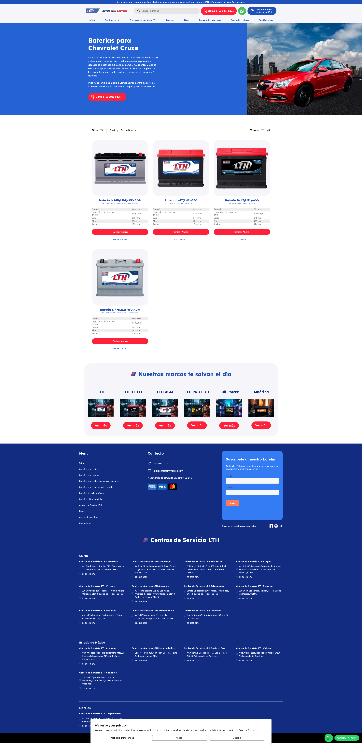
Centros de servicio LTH (143, 20)
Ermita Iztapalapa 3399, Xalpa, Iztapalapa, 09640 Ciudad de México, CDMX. (208, 592)
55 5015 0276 (161, 463)
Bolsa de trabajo (240, 20)
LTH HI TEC (132, 392)
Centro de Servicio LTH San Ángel (151, 586)
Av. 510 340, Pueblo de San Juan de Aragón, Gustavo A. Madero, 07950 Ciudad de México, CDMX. (260, 569)
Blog (186, 20)
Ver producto (120, 239)
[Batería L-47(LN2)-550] (181, 168)
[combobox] (167, 11)
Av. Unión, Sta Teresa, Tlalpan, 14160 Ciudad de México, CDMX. (260, 592)
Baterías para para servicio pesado (96, 487)
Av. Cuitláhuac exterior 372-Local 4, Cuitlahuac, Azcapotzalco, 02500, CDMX (154, 617)
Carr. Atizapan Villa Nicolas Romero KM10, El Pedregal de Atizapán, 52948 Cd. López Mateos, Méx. (103, 656)
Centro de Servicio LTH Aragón (253, 561)
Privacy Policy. (246, 730)
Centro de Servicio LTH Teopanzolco (100, 713)
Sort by (114, 130)
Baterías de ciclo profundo (91, 493)
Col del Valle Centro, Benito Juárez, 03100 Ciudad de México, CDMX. (102, 617)
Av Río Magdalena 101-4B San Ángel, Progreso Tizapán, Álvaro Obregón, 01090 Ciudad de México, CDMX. (155, 594)
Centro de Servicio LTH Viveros (97, 586)
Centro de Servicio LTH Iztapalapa (204, 586)
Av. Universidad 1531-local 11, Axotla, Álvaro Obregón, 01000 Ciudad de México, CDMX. (103, 592)
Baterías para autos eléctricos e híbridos (98, 481)
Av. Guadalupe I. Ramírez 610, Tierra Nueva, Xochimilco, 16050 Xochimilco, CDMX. (103, 568)
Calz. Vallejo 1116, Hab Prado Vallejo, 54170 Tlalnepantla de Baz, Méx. (260, 654)
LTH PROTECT (197, 392)
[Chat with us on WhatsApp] (329, 738)
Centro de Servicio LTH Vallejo (253, 648)
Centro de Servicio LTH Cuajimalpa (151, 561)
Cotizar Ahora (120, 232)
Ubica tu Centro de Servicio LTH (264, 10)
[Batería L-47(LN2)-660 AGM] (120, 277)
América (261, 392)
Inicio (92, 20)
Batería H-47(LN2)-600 (242, 200)
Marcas (170, 20)
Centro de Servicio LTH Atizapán (97, 648)
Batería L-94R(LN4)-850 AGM (120, 200)
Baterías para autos (88, 469)
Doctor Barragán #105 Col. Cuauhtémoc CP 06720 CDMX (207, 617)
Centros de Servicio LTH (90, 505)
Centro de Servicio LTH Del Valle (97, 610)
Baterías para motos (89, 475)
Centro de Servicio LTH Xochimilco (98, 561)
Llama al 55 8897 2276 (221, 10)
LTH (100, 392)
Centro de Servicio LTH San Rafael (203, 561)
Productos (110, 20)
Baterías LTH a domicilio (91, 499)
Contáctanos (265, 20)
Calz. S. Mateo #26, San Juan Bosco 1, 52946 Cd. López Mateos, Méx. (156, 654)
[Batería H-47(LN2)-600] (242, 168)
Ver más (101, 425)
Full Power (229, 392)
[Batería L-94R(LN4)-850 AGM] (120, 168)
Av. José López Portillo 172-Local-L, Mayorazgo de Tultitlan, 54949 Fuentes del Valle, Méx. (102, 680)
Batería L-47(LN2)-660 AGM (120, 309)
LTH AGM (165, 392)
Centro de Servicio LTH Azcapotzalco (153, 610)
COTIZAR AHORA (346, 738)
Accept (179, 737)
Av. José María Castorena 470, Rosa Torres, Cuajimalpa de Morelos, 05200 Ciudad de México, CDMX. (155, 569)
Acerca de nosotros (210, 20)
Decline (237, 737)
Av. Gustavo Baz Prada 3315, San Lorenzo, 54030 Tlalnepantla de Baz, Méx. (207, 654)
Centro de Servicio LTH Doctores (202, 610)
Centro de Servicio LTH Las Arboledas (153, 648)
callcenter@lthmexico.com (168, 470)
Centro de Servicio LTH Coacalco (98, 672)
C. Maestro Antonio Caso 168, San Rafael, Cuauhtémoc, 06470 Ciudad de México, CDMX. (206, 569)
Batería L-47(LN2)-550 (181, 200)
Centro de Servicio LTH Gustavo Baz (204, 648)
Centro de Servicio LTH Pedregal (254, 586)
